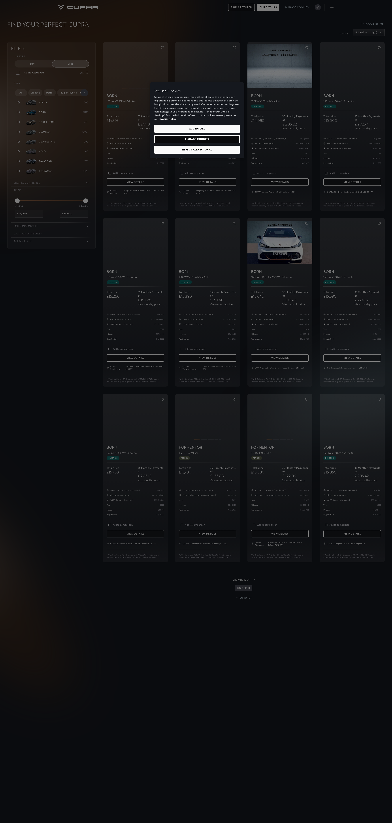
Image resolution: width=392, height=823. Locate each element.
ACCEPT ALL (197, 128)
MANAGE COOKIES (197, 139)
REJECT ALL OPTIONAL (197, 149)
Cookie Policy (168, 118)
